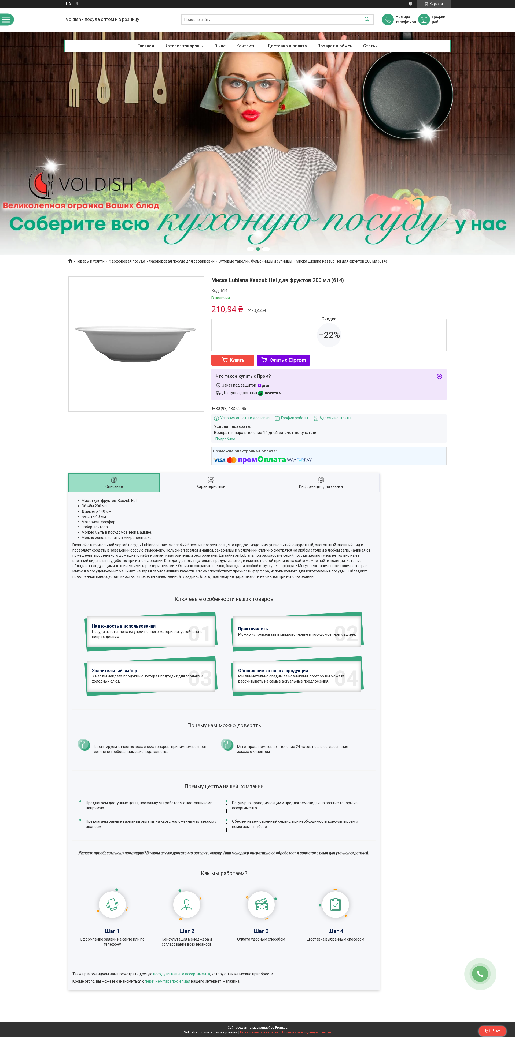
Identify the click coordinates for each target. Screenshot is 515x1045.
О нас (220, 45)
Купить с (278, 360)
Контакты (246, 45)
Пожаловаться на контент (260, 1032)
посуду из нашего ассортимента (181, 974)
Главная (146, 45)
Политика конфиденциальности (306, 1032)
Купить (237, 360)
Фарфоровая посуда (127, 261)
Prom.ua (281, 1027)
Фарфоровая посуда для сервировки (182, 261)
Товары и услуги (90, 261)
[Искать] (366, 20)
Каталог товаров (182, 45)
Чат (496, 1031)
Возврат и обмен (335, 45)
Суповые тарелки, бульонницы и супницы (255, 261)
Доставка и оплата (287, 45)
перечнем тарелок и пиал (167, 981)
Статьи (370, 45)
